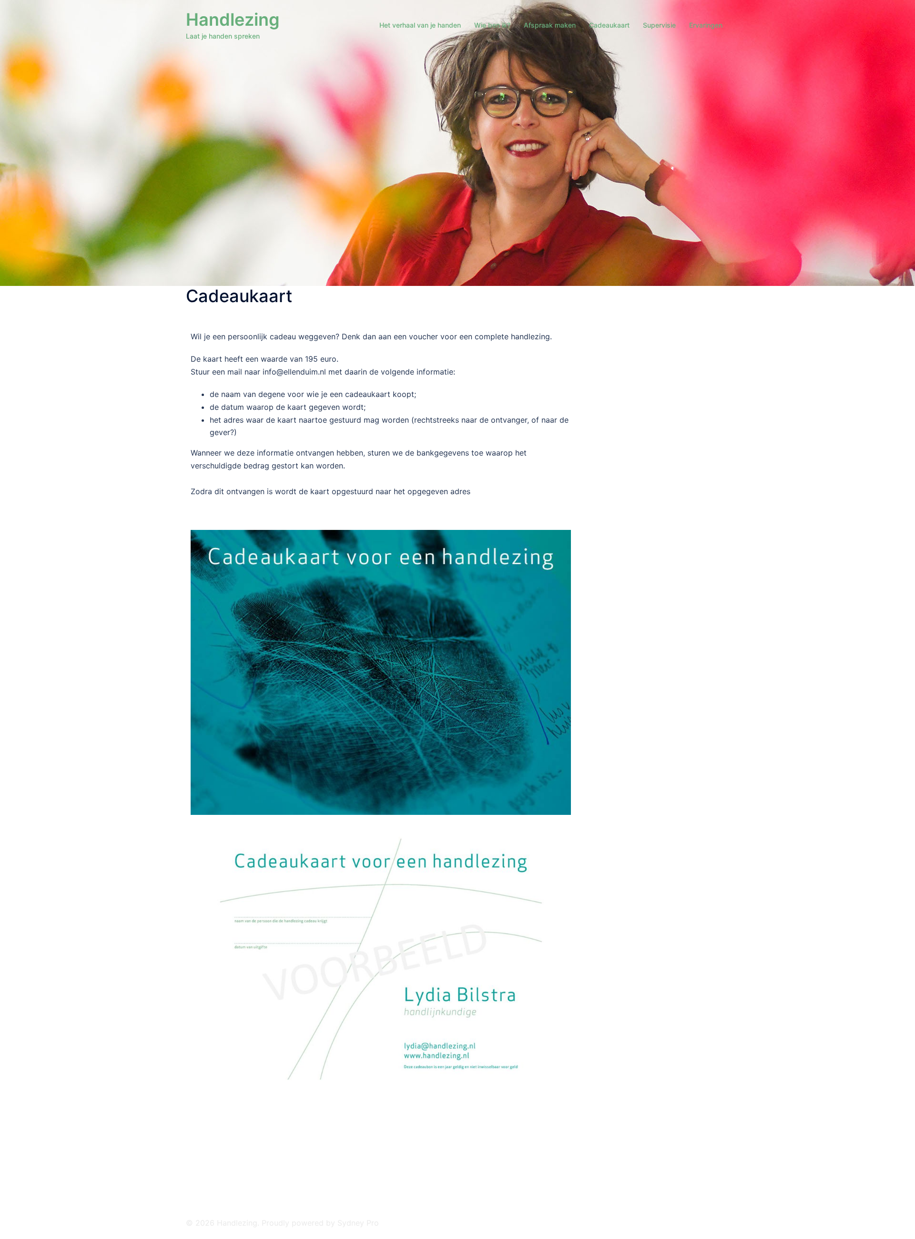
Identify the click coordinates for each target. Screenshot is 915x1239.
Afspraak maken (550, 25)
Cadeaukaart (609, 25)
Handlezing (233, 19)
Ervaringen (705, 25)
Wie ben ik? (492, 25)
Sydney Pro (358, 1223)
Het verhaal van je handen (420, 25)
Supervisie (659, 25)
